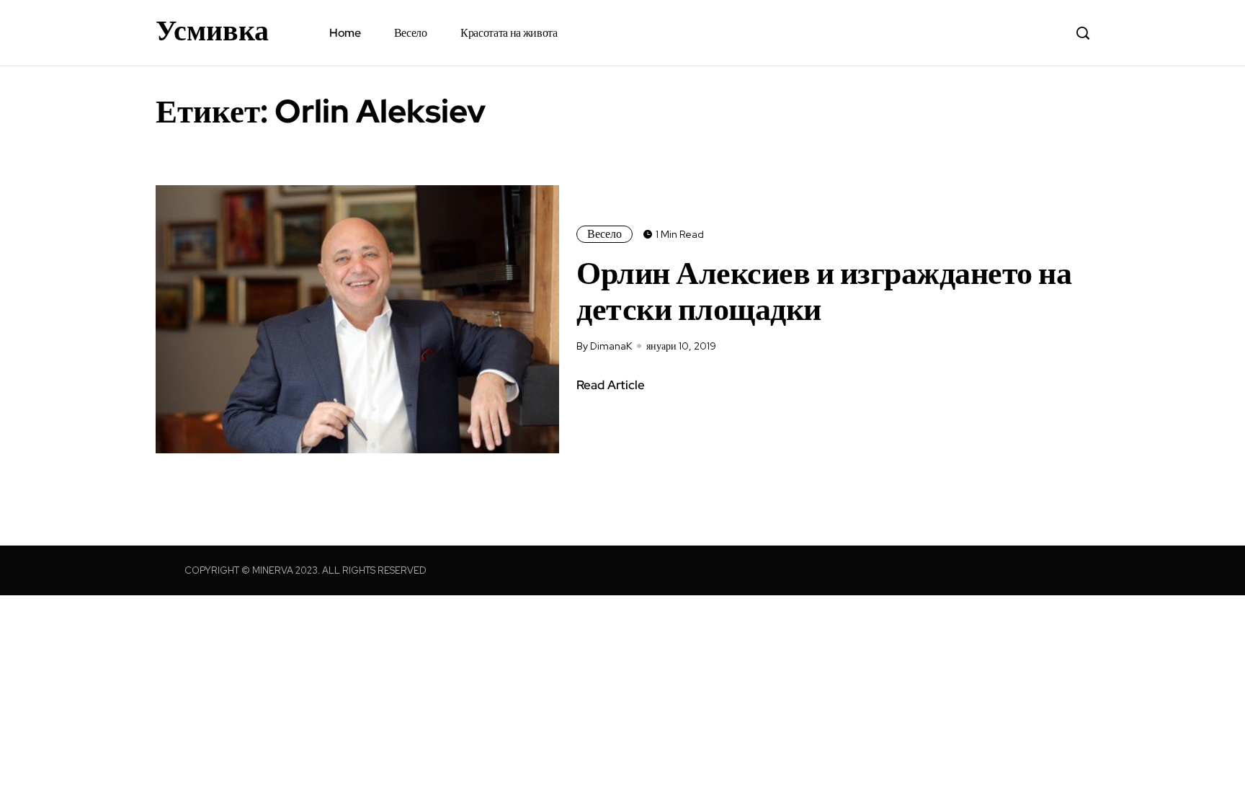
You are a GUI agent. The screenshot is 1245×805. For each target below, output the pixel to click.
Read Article (610, 385)
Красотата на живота (509, 32)
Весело (410, 32)
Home (345, 32)
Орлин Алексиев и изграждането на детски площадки (823, 290)
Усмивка (212, 30)
